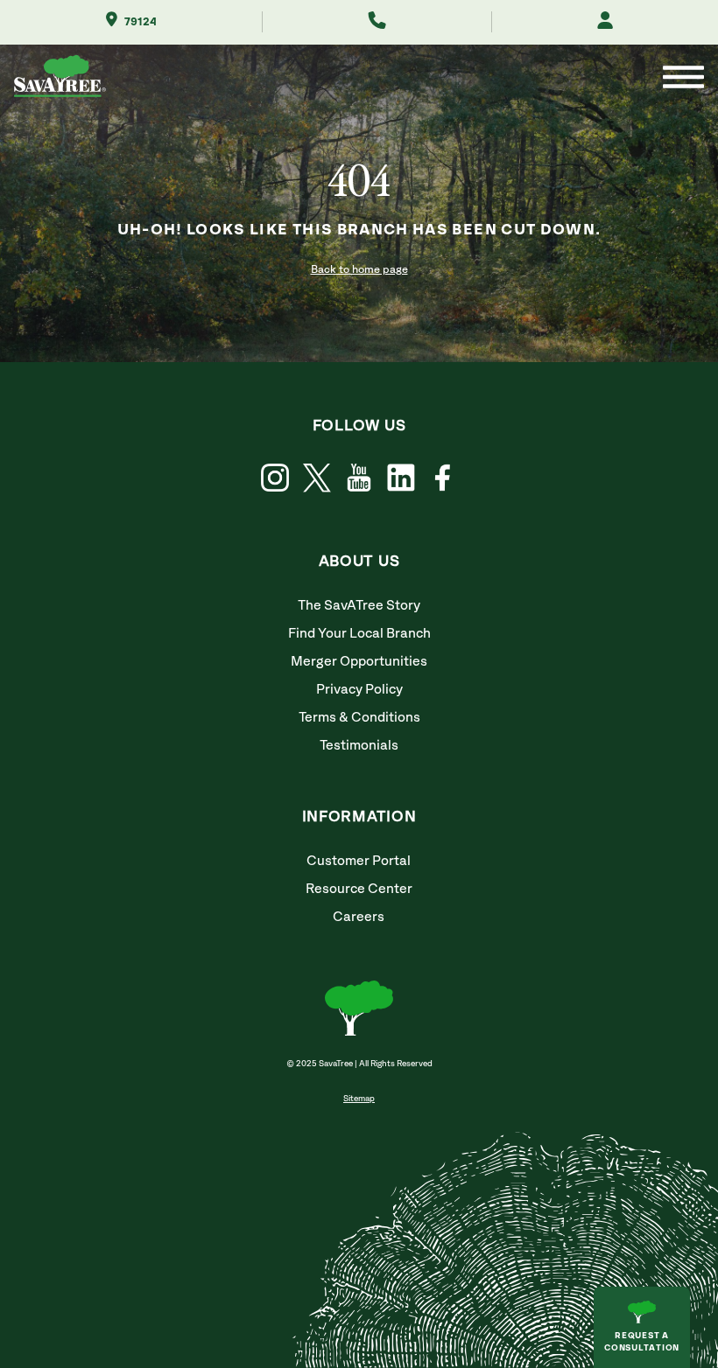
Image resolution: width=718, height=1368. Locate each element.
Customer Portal (358, 861)
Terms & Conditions (359, 717)
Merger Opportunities (359, 661)
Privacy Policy (359, 689)
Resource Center (359, 889)
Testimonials (359, 745)
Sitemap (359, 1098)
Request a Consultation (641, 1341)
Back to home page (359, 270)
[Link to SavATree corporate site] (60, 79)
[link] (317, 478)
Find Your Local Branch (359, 633)
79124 (140, 22)
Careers (358, 917)
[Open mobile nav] (683, 79)
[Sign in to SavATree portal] (605, 21)
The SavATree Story (359, 605)
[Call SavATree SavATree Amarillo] (377, 21)
